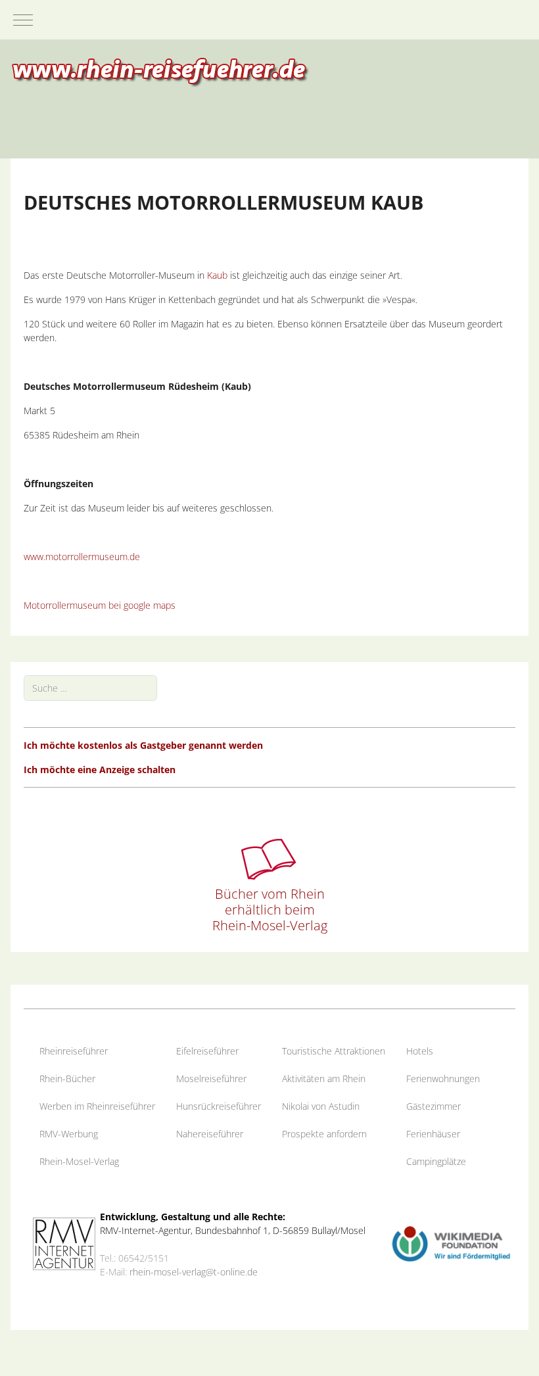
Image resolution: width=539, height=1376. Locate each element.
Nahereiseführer (209, 1133)
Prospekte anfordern (324, 1133)
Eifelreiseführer (207, 1051)
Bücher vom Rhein (270, 894)
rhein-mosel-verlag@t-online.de (193, 1272)
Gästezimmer (433, 1106)
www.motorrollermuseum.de (82, 556)
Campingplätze (436, 1161)
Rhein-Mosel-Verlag (79, 1161)
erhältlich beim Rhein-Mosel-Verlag (269, 917)
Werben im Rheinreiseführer (97, 1106)
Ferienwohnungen (443, 1078)
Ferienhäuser (433, 1133)
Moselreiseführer (211, 1078)
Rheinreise (61, 1051)
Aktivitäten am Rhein (323, 1078)
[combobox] (90, 688)
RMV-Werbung (68, 1133)
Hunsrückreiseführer (218, 1106)
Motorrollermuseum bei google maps (100, 605)
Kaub (217, 275)
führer (95, 1051)
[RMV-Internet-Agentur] (64, 1243)
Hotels (419, 1051)
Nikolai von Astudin (321, 1106)
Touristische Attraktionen (333, 1051)
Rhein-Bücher (67, 1078)
